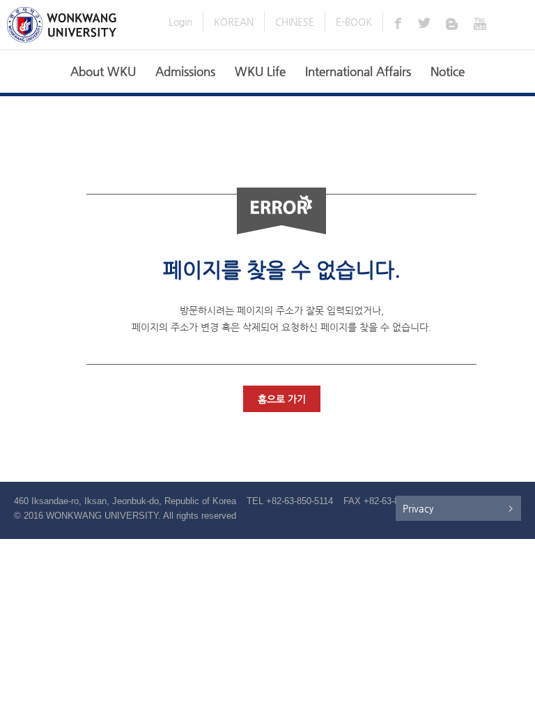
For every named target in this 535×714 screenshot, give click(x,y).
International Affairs (358, 71)
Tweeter (425, 23)
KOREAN (234, 21)
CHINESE (294, 21)
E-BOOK (354, 21)
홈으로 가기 (282, 398)
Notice (448, 71)
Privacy (418, 508)
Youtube (481, 23)
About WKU (103, 71)
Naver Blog (453, 23)
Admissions (185, 71)
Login (180, 21)
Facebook (397, 23)
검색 (515, 23)
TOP (516, 695)
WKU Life (260, 71)
